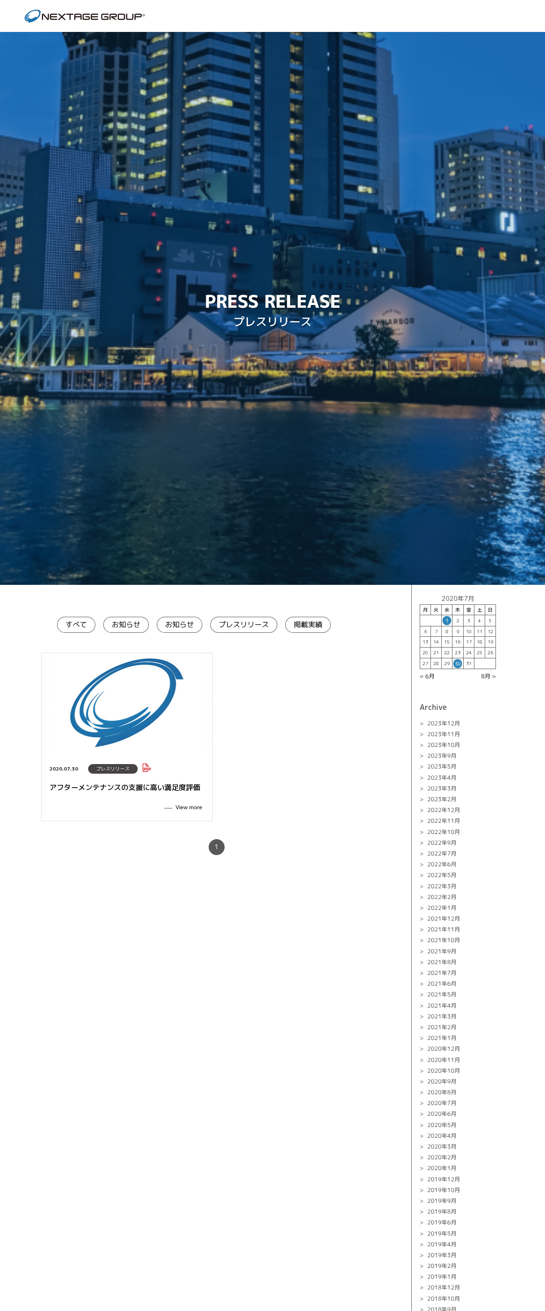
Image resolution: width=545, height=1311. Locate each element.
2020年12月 (443, 1048)
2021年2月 (441, 1027)
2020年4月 (441, 1135)
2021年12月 (443, 918)
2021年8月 (441, 962)
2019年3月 (441, 1255)
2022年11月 (443, 820)
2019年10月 (443, 1190)
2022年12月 (443, 810)
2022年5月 (441, 875)
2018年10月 (443, 1298)
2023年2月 (441, 799)
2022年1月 (441, 907)
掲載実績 (308, 625)
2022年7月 (441, 853)
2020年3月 (441, 1146)
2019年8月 (441, 1211)
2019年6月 (441, 1222)
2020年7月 (441, 1103)
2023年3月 (441, 788)
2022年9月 (441, 842)
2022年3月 (441, 885)
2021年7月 (441, 972)
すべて (76, 625)
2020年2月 (441, 1157)
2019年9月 (441, 1200)
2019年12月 (443, 1178)
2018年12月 (443, 1287)
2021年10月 (443, 940)
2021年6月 (441, 983)
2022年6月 (441, 864)
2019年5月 (441, 1233)
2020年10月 (443, 1070)
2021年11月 (443, 929)
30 (457, 663)
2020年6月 (441, 1113)
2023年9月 (441, 755)
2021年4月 (441, 1005)
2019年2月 (441, 1265)
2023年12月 (443, 723)
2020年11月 (443, 1059)
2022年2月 (441, 897)
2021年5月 (441, 994)
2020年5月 (441, 1125)
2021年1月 (441, 1038)
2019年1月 (441, 1276)
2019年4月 (441, 1244)
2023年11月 (443, 734)
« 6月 (427, 676)
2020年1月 (441, 1168)
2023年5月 (441, 766)
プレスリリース (244, 625)
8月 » (488, 676)
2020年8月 (441, 1092)
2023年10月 (443, 745)
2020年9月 (441, 1081)
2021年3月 (441, 1016)
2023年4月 (441, 777)
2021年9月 (441, 951)
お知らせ (126, 625)
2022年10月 (443, 831)
